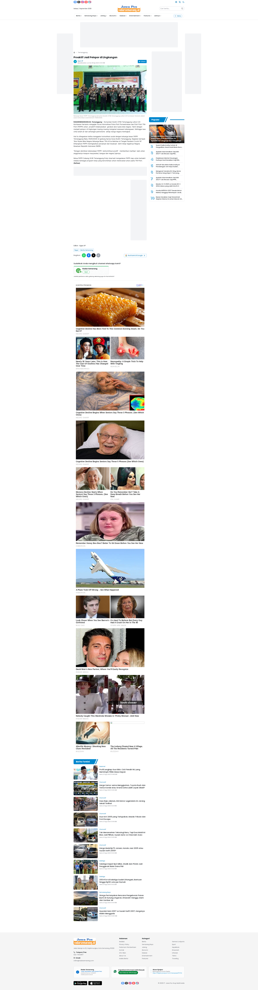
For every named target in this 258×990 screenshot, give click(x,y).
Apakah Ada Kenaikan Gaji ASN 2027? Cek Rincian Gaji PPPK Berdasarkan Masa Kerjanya (167, 180)
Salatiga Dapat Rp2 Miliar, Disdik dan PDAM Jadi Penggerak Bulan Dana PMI (120, 865)
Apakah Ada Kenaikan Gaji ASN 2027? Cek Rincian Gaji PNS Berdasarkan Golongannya (167, 154)
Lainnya (157, 16)
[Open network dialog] (176, 2)
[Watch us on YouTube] (86, 2)
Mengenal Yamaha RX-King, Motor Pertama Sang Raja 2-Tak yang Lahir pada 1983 (168, 173)
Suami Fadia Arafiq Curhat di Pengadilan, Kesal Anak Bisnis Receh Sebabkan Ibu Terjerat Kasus (169, 147)
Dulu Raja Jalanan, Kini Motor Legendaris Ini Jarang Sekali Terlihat (122, 802)
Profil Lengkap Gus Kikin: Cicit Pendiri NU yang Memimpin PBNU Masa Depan (119, 770)
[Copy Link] (98, 255)
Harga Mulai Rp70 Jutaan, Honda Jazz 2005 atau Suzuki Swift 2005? (121, 849)
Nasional (102, 766)
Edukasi (122, 16)
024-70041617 (78, 955)
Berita (78, 16)
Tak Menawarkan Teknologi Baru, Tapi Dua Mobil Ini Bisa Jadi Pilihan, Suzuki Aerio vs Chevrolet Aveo (122, 833)
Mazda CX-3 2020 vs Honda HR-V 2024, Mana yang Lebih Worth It (168, 185)
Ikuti (86, 272)
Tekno (174, 956)
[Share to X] (94, 255)
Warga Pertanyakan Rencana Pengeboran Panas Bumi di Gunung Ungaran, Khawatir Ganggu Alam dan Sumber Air (121, 897)
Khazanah (175, 950)
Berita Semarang (87, 250)
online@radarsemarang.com (84, 961)
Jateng (103, 16)
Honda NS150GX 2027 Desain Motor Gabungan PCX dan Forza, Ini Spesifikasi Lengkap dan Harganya (166, 138)
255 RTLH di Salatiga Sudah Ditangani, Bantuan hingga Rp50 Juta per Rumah (120, 880)
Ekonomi (113, 16)
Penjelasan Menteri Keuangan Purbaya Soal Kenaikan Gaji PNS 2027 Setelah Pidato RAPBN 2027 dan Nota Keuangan (168, 161)
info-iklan (122, 953)
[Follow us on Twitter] (78, 2)
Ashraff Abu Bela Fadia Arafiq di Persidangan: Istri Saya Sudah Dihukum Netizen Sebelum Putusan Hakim (168, 168)
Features (147, 16)
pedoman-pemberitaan (127, 947)
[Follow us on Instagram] (82, 2)
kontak (121, 950)
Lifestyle (175, 953)
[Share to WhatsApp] (84, 255)
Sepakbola (175, 947)
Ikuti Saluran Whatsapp (128, 973)
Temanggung (82, 52)
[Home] (74, 52)
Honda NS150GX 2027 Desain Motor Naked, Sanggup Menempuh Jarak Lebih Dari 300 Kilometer (169, 192)
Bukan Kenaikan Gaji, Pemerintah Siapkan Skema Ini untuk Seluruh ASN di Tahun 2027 (169, 199)
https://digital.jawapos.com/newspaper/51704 (167, 973)
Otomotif (102, 782)
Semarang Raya (90, 16)
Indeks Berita (123, 959)
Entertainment (134, 16)
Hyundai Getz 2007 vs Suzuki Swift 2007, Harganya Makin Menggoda (122, 912)
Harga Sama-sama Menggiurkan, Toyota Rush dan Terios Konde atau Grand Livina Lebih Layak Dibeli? (122, 786)
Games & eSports (178, 942)
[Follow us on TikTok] (89, 2)
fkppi (76, 250)
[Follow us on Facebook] (75, 2)
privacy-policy (124, 944)
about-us (122, 956)
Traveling (175, 959)
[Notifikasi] (180, 2)
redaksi (121, 942)
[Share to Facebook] (89, 255)
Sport (174, 944)
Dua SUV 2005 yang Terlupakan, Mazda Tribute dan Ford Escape (122, 817)
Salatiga (102, 861)
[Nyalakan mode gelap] (183, 2)
